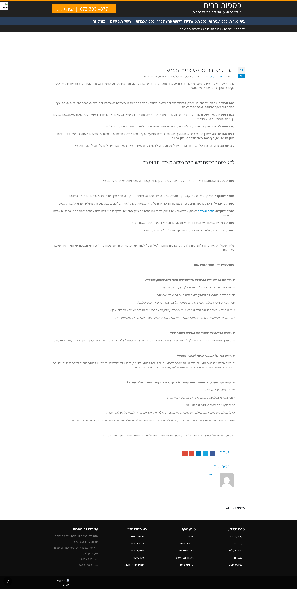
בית (242, 21)
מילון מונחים (236, 536)
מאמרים (210, 76)
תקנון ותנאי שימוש (185, 557)
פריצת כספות (138, 550)
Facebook (212, 453)
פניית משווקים (236, 564)
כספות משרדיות (195, 21)
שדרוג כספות (138, 543)
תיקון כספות (139, 557)
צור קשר (99, 21)
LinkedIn (198, 453)
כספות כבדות (145, 21)
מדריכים (238, 543)
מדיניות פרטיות (186, 564)
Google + (191, 453)
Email (185, 453)
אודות (233, 21)
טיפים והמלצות (235, 550)
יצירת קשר (64, 8)
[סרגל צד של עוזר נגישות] (4, 6)
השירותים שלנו (120, 21)
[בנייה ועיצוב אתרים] (60, 582)
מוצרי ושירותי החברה (134, 564)
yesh (222, 76)
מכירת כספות (138, 536)
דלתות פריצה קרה (169, 21)
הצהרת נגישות (186, 550)
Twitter (205, 453)
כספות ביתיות (218, 21)
